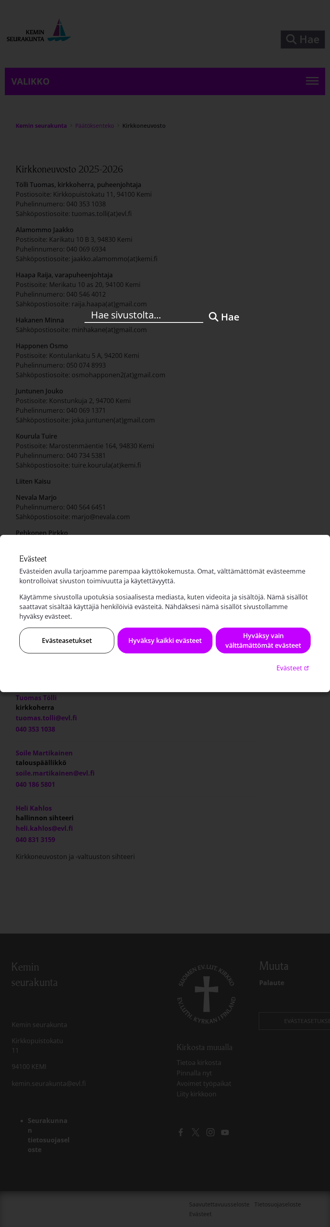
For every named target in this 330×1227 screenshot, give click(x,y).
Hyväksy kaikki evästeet (165, 640)
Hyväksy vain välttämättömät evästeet (263, 640)
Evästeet (293, 667)
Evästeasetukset (67, 640)
